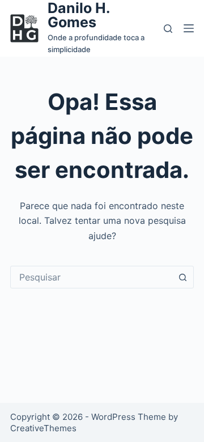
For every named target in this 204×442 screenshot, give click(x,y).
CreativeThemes (43, 428)
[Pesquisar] (168, 28)
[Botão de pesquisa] (182, 277)
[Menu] (189, 28)
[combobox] (91, 277)
